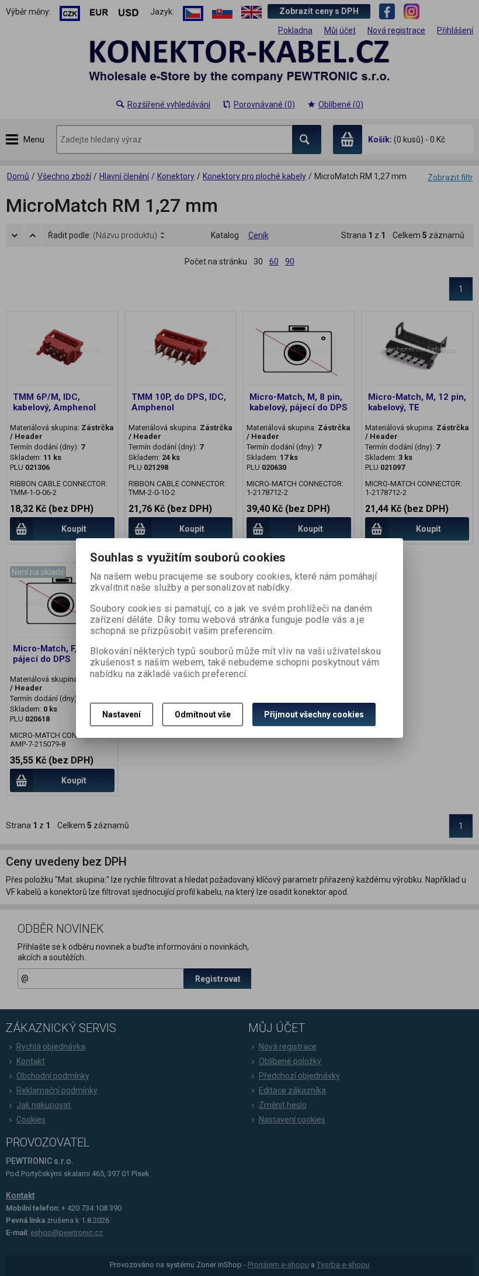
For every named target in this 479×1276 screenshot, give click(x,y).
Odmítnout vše (203, 714)
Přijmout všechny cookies (314, 714)
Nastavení (121, 714)
